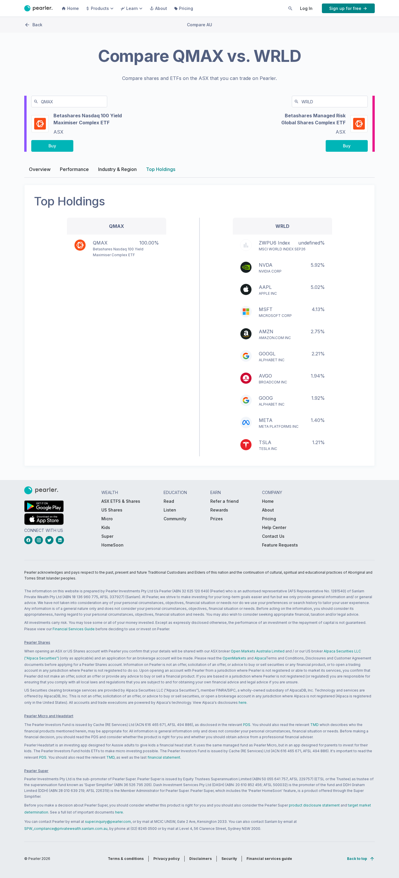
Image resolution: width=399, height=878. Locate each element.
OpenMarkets (234, 658)
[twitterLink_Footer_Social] (50, 540)
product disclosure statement (314, 805)
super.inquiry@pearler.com (108, 821)
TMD (314, 724)
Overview (40, 169)
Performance (74, 169)
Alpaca (260, 658)
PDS (246, 724)
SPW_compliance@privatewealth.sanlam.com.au (65, 828)
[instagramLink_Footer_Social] (40, 540)
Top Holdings (160, 169)
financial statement (164, 757)
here (243, 702)
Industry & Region (117, 169)
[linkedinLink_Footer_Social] (61, 540)
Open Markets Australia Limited (257, 651)
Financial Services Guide (74, 629)
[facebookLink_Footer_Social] (29, 540)
